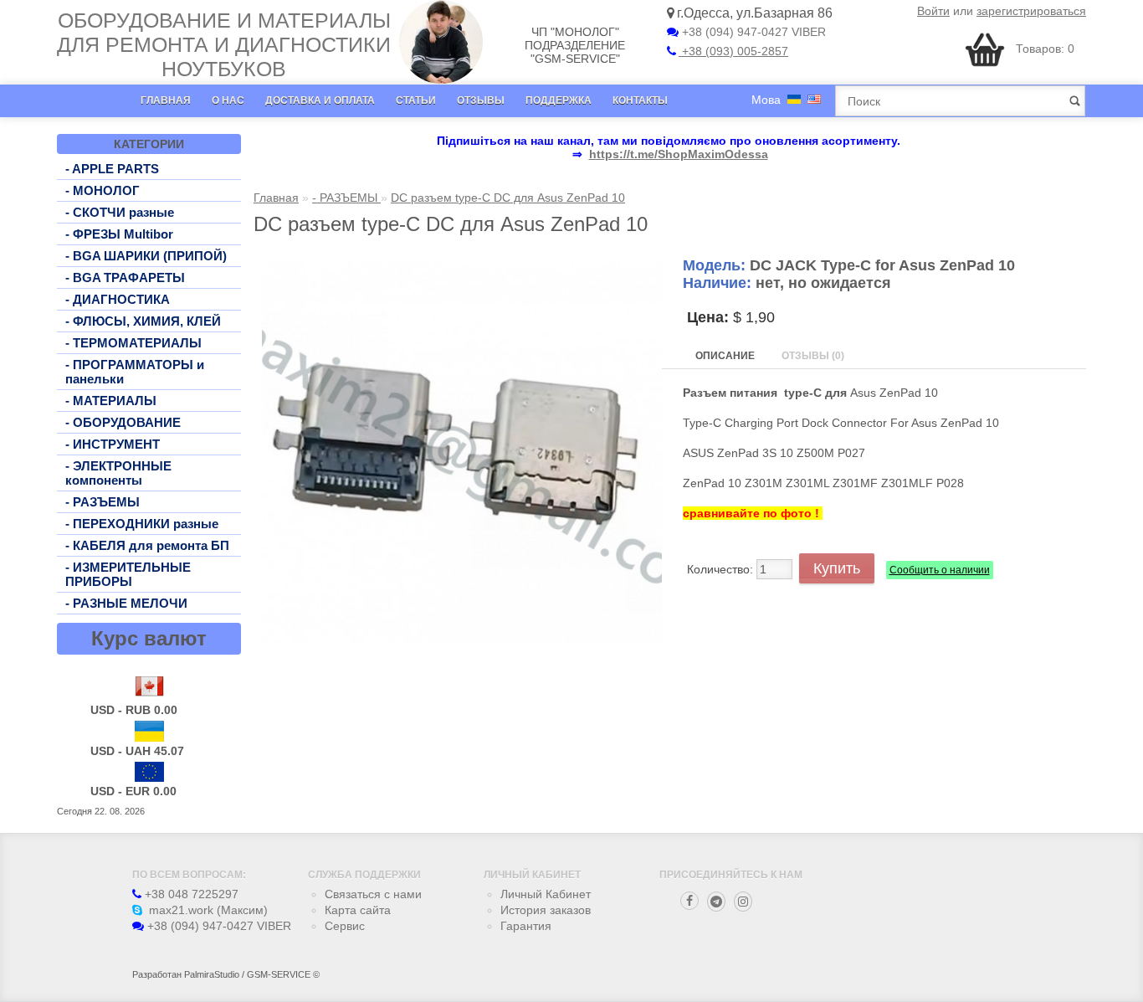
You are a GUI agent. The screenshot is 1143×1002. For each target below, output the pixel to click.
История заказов (545, 910)
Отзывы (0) (813, 356)
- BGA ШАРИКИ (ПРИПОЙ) (146, 256)
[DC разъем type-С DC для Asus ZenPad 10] (462, 639)
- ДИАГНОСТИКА (117, 299)
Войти (933, 11)
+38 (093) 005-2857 (733, 51)
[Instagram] (743, 901)
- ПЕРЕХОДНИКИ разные (141, 523)
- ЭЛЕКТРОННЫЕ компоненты (118, 473)
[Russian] (794, 99)
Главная (166, 100)
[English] (814, 99)
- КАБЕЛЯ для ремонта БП (147, 545)
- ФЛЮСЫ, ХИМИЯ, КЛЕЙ (143, 321)
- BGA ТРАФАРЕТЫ (125, 277)
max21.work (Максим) (207, 910)
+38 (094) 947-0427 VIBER (752, 32)
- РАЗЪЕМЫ (102, 502)
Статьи (416, 100)
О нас (228, 100)
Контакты (640, 100)
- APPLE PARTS (112, 169)
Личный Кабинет (545, 894)
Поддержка (558, 100)
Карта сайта (358, 910)
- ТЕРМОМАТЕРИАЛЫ (133, 343)
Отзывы (481, 100)
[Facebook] (689, 900)
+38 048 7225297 (189, 894)
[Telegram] (716, 901)
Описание (725, 356)
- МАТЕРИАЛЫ (110, 400)
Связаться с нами (373, 894)
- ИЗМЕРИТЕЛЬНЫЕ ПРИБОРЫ (128, 574)
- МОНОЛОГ (102, 190)
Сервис (345, 926)
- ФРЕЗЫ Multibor (119, 234)
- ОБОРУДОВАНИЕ (123, 422)
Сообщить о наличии (939, 570)
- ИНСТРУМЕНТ (112, 444)
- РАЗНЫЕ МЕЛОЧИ (126, 603)
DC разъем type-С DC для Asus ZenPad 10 (508, 197)
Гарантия (525, 926)
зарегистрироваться (1031, 11)
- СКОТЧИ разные (119, 212)
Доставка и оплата (320, 100)
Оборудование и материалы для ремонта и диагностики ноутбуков (224, 44)
